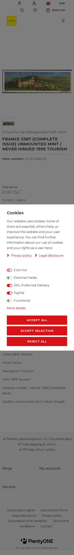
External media (25, 278)
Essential (20, 270)
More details (16, 308)
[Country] (48, 3)
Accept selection (37, 331)
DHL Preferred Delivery (32, 285)
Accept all (37, 320)
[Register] (35, 3)
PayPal (19, 293)
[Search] (22, 10)
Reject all (37, 341)
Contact (46, 526)
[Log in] (20, 3)
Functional (22, 300)
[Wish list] (35, 10)
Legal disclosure (51, 255)
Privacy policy (21, 255)
